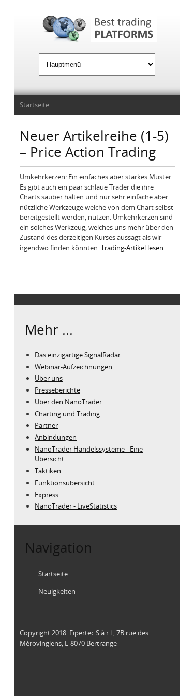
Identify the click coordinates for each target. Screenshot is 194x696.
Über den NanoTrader (68, 402)
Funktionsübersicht (65, 482)
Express (46, 494)
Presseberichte (57, 390)
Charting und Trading (67, 413)
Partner (46, 425)
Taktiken (48, 470)
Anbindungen (56, 437)
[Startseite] (97, 30)
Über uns (49, 378)
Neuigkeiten (57, 591)
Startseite (34, 104)
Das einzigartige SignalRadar (78, 354)
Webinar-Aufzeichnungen (73, 366)
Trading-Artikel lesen (132, 247)
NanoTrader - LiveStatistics (76, 506)
